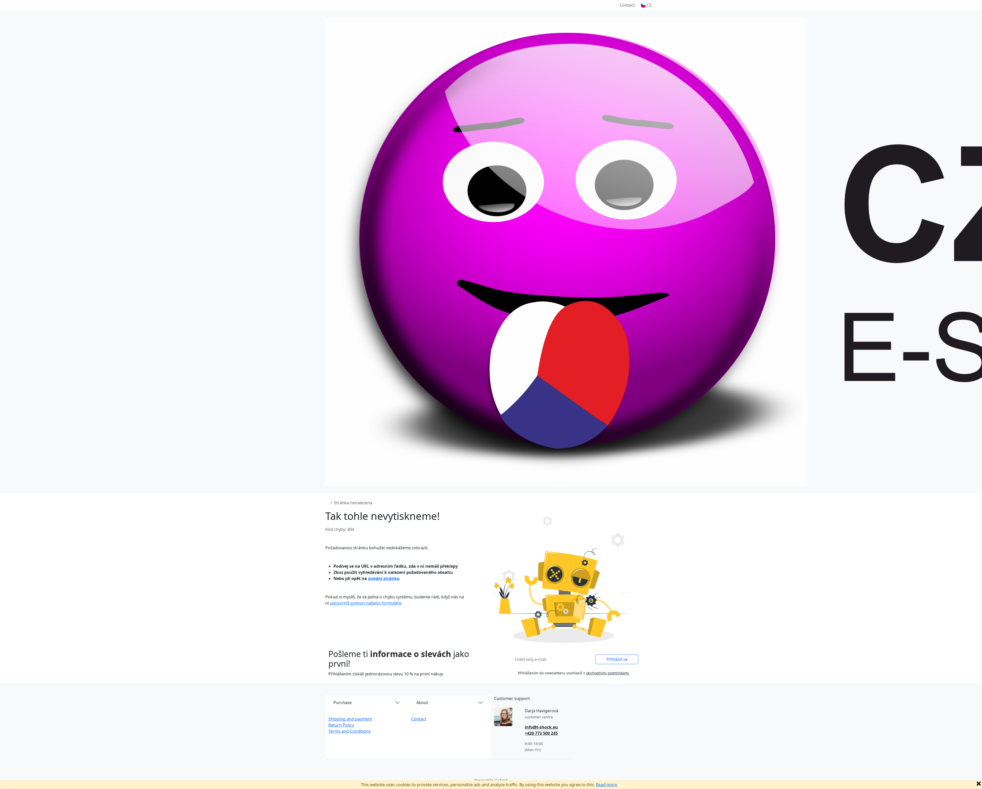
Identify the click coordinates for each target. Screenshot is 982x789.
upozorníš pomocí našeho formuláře (365, 603)
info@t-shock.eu (541, 727)
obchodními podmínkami (607, 673)
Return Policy (341, 725)
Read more (606, 784)
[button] (646, 5)
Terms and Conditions (349, 731)
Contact (627, 5)
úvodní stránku (384, 578)
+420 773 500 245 (541, 733)
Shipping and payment (350, 719)
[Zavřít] (979, 784)
